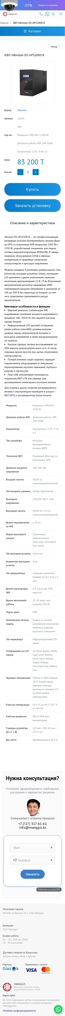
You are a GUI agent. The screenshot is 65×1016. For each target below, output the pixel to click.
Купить (32, 189)
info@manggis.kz (32, 827)
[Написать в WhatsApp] (58, 1009)
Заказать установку (32, 205)
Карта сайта (9, 995)
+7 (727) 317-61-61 (32, 824)
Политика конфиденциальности (19, 1010)
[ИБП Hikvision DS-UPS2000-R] (32, 82)
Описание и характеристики (32, 223)
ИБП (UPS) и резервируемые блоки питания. (28, 395)
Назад (54, 46)
